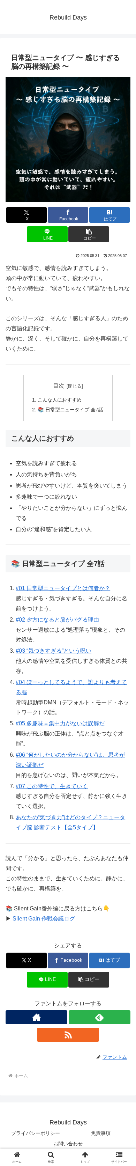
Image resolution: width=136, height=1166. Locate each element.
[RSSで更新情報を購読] (68, 1035)
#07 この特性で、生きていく (52, 786)
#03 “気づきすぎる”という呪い (53, 651)
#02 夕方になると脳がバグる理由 (57, 620)
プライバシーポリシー (35, 1133)
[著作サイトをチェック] (36, 1017)
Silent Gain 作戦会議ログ (44, 919)
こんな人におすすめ (60, 400)
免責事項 (101, 1133)
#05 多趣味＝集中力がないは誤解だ (60, 723)
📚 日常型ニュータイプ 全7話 (70, 409)
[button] (88, 234)
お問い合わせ (68, 1143)
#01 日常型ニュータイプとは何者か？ (63, 588)
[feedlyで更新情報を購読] (99, 1017)
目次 (58, 386)
